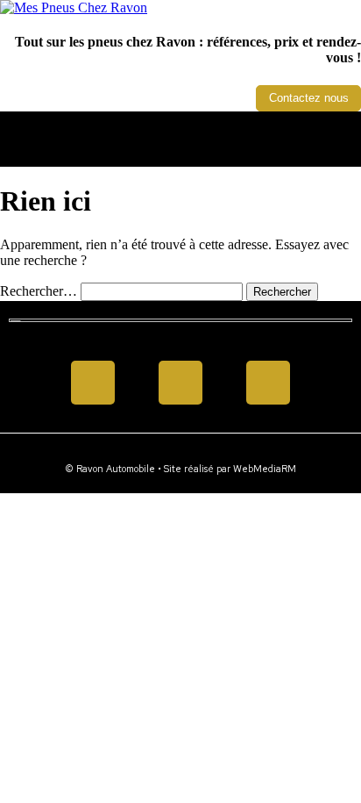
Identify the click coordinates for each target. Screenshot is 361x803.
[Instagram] (268, 383)
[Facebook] (93, 383)
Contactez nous (309, 97)
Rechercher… (38, 290)
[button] (180, 134)
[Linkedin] (180, 383)
